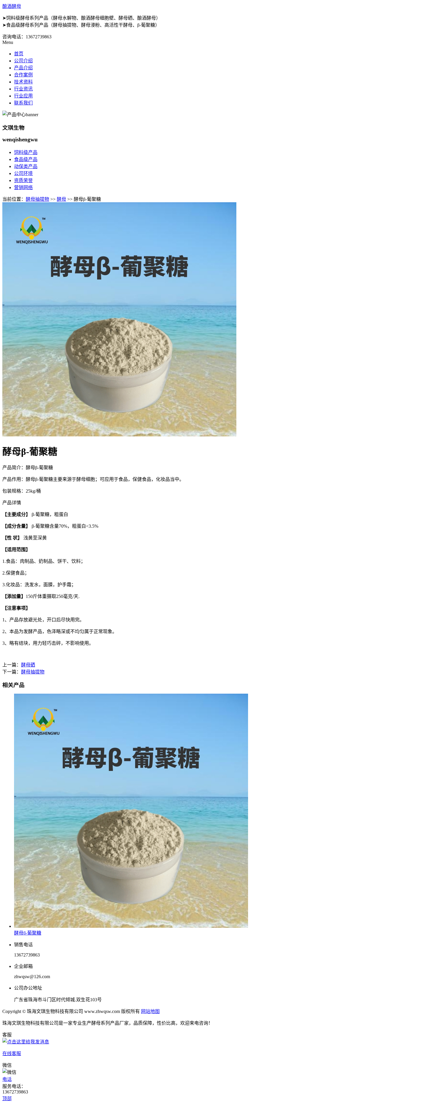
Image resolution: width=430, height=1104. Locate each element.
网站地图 (150, 1011)
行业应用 (23, 95)
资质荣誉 (23, 180)
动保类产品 (25, 166)
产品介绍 (23, 67)
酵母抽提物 (37, 199)
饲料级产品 (25, 152)
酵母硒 (28, 664)
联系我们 (23, 102)
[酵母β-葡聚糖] (131, 926)
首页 (18, 53)
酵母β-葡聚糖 (27, 932)
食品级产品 (25, 159)
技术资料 (23, 81)
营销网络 (23, 187)
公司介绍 (23, 60)
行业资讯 (23, 88)
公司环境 (23, 173)
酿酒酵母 (11, 6)
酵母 (61, 199)
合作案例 (23, 74)
